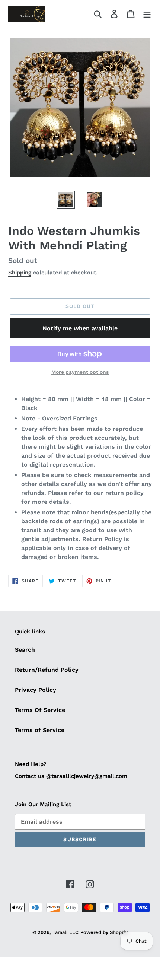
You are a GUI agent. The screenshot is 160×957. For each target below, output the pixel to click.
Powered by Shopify (104, 932)
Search (25, 649)
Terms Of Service (40, 709)
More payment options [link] (80, 372)
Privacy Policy (35, 689)
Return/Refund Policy (47, 669)
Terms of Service (39, 730)
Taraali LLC (65, 932)
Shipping (19, 272)
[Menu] (147, 14)
